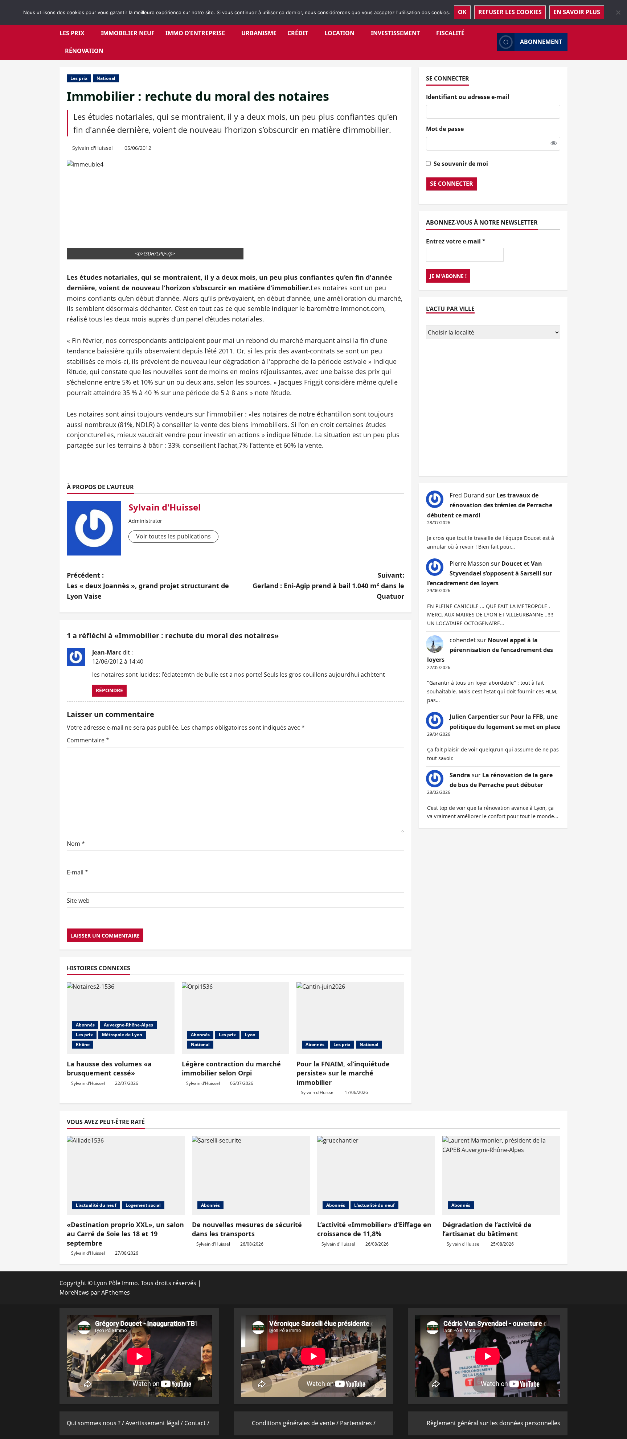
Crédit (297, 33)
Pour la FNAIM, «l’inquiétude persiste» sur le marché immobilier (343, 1072)
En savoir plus (576, 12)
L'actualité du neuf (96, 1205)
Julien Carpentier (474, 717)
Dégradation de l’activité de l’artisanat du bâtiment (487, 1229)
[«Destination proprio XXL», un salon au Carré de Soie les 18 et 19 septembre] (126, 1175)
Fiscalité (450, 33)
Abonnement (541, 42)
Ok (462, 12)
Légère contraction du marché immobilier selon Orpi (231, 1068)
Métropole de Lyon (122, 1035)
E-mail (77, 872)
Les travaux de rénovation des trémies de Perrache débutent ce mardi (489, 505)
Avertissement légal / (155, 1423)
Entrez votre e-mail (455, 241)
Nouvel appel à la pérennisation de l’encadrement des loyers (490, 650)
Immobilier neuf (128, 33)
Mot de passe (445, 129)
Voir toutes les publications (173, 536)
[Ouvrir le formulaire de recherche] (489, 42)
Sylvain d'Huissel (92, 147)
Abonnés (85, 1025)
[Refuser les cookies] (618, 12)
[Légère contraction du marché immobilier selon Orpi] (236, 1018)
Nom (76, 844)
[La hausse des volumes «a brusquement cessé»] (121, 1018)
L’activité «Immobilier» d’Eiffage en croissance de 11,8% (374, 1229)
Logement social (143, 1205)
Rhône (83, 1044)
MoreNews (74, 1292)
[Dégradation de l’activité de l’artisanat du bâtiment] (501, 1175)
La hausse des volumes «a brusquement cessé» (109, 1068)
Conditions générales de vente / (296, 1423)
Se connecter (451, 184)
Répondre (109, 690)
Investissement (395, 33)
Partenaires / (358, 1423)
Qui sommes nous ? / (96, 1423)
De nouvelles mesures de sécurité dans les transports (247, 1229)
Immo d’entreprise (195, 33)
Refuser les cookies (510, 12)
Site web (78, 901)
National (106, 78)
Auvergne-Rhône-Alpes (128, 1025)
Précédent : (148, 585)
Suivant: (328, 585)
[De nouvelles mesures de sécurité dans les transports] (251, 1175)
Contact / (196, 1423)
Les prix (72, 33)
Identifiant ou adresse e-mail (467, 97)
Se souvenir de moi (461, 163)
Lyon (250, 1035)
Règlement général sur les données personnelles (493, 1423)
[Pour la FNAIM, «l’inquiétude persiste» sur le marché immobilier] (350, 1018)
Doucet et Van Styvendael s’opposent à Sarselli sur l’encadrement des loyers (489, 573)
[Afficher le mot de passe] (553, 143)
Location (339, 33)
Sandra (460, 775)
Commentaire (88, 740)
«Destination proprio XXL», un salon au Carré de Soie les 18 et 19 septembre (125, 1233)
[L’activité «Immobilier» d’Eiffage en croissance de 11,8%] (376, 1175)
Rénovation (84, 51)
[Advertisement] (493, 408)
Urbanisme (258, 33)
